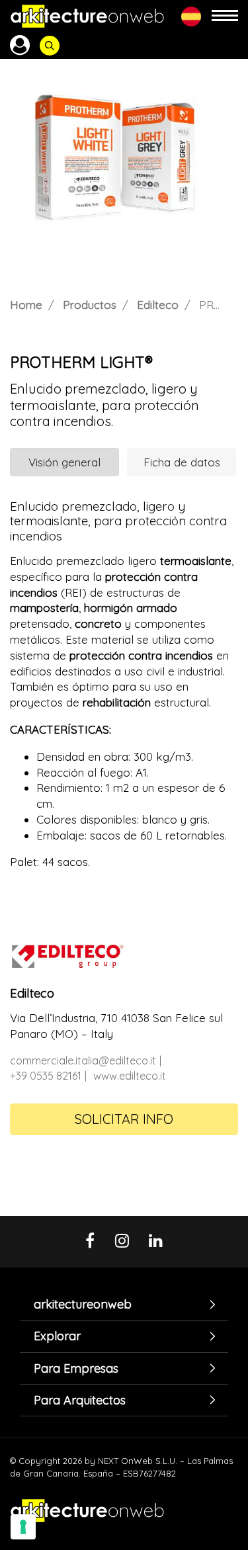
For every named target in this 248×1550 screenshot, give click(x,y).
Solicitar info (124, 1119)
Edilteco (158, 305)
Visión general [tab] (64, 462)
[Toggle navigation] (225, 16)
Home (26, 305)
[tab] (124, 1304)
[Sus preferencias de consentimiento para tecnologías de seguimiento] (23, 1526)
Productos (89, 305)
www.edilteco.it (129, 1075)
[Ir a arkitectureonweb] (87, 16)
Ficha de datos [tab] (182, 462)
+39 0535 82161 (45, 1075)
